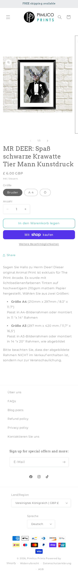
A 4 (31, 192)
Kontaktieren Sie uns (23, 436)
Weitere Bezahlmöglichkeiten (39, 244)
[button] (8, 17)
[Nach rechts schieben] (47, 141)
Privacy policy (18, 427)
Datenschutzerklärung (57, 563)
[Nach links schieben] (30, 141)
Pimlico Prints (36, 558)
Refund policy (18, 419)
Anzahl (7, 201)
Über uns (14, 392)
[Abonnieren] (64, 462)
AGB (41, 569)
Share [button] (11, 255)
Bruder (12, 192)
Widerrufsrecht (29, 563)
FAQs (12, 401)
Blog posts (15, 410)
